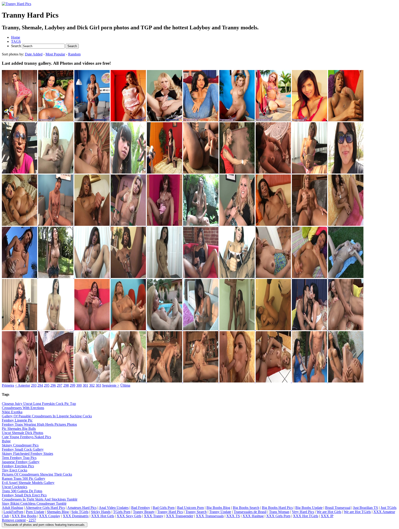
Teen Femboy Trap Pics (19, 458)
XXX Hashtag (253, 516)
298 (66, 385)
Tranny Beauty (144, 512)
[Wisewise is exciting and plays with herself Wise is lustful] (201, 329)
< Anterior (22, 385)
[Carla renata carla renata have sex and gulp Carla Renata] (20, 381)
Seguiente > (110, 385)
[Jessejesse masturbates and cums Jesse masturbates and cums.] (165, 120)
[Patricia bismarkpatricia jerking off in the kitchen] (274, 277)
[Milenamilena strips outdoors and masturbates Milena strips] (56, 277)
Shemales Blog (58, 512)
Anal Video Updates (114, 508)
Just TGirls (388, 508)
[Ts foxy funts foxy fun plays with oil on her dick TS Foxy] (56, 224)
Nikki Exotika (12, 412)
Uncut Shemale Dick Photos (22, 433)
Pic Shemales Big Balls (19, 429)
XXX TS (233, 516)
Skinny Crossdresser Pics (20, 445)
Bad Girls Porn (164, 508)
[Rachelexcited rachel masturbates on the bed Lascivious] (310, 277)
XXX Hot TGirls (305, 516)
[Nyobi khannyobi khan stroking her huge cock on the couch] (201, 277)
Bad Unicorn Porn (190, 508)
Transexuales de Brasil (250, 512)
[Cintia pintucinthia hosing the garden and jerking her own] (237, 172)
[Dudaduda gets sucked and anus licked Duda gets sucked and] (165, 381)
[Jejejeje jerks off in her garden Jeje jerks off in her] (201, 224)
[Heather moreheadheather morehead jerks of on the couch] (92, 224)
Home (15, 37)
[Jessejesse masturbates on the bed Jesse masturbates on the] (237, 224)
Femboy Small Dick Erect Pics (24, 495)
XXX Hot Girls (102, 516)
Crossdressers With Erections (23, 408)
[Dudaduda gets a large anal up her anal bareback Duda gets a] (201, 381)
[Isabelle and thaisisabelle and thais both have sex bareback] (345, 381)
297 (59, 385)
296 (53, 385)
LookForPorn (13, 512)
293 (33, 385)
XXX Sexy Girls (129, 516)
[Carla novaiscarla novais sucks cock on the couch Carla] (310, 329)
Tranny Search (196, 512)
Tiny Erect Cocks (14, 470)
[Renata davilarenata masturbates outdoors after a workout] (345, 277)
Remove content (14, 520)
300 (79, 385)
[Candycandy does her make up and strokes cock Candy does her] (129, 172)
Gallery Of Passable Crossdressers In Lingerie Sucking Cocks (47, 416)
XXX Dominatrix (76, 516)
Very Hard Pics (303, 512)
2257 (32, 520)
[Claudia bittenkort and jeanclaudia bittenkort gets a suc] (92, 381)
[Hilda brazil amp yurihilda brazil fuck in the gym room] (274, 381)
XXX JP (327, 516)
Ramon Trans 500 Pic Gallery (23, 478)
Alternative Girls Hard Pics (45, 508)
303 (98, 385)
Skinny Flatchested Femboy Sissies (27, 454)
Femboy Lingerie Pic (17, 420)
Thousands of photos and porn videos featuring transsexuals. (44, 524)
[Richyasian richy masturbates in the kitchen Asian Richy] (20, 329)
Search (16, 46)
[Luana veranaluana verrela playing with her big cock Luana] (201, 120)
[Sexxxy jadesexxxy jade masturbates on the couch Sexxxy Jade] (92, 329)
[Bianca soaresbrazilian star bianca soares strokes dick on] (92, 172)
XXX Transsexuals (210, 516)
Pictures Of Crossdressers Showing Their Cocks (37, 474)
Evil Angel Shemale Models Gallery (28, 483)
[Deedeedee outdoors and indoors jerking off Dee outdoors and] (310, 172)
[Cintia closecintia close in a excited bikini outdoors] (56, 120)
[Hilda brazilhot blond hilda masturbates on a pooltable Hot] (129, 224)
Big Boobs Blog (218, 508)
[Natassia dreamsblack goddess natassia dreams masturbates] (129, 277)
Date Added (33, 54)
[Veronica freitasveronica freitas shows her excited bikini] (274, 120)
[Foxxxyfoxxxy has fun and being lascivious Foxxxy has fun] (20, 224)
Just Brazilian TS (365, 508)
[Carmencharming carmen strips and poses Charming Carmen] (165, 172)
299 (72, 385)
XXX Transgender (179, 516)
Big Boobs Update (309, 508)
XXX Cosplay (49, 516)
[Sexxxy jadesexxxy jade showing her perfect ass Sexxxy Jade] (129, 120)
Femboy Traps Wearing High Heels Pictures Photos (39, 424)
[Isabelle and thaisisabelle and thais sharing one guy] (310, 381)
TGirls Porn (121, 512)
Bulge (6, 441)
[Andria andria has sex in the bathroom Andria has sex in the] (237, 329)
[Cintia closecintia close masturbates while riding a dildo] (274, 172)
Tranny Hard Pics (170, 512)
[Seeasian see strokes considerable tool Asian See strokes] (56, 329)
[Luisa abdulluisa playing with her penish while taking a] (20, 277)
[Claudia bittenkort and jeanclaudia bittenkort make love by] (129, 381)
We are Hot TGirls (357, 512)
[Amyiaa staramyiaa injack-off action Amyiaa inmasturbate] (345, 120)
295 (46, 385)
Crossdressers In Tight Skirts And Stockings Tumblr (39, 499)
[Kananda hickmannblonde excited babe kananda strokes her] (310, 224)
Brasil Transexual (338, 508)
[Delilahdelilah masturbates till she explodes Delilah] (345, 172)
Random (74, 54)
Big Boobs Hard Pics (277, 508)
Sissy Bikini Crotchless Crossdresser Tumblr (34, 503)
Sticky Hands (101, 512)
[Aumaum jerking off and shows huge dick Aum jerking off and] (56, 172)
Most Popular (55, 54)
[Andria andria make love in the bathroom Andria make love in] (274, 329)
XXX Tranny (153, 516)
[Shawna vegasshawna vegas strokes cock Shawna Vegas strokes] (129, 329)
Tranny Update (220, 512)
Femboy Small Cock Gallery (23, 449)
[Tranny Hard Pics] (16, 4)
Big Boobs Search (246, 508)
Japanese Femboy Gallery (20, 462)
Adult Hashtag (12, 508)
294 (40, 385)
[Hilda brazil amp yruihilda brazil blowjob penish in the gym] (237, 381)
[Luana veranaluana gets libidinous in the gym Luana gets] (345, 224)
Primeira (8, 385)
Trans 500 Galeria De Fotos (22, 491)
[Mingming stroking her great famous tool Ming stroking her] (92, 277)
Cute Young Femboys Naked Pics (26, 437)
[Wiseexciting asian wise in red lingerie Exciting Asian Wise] (310, 120)
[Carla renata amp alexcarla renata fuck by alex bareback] (56, 381)
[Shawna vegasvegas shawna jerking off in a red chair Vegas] (237, 120)
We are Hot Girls (329, 512)
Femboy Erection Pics (18, 466)
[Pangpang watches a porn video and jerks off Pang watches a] (237, 277)
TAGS (16, 41)
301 (85, 385)
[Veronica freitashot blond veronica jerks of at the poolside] (165, 329)
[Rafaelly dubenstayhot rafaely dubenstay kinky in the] (20, 120)
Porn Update (35, 512)
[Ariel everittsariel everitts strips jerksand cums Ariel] (20, 172)
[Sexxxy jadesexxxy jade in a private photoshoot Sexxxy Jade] (165, 224)
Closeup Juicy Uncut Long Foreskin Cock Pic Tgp (39, 404)
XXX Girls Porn (278, 516)
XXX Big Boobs (24, 516)
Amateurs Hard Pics (82, 508)
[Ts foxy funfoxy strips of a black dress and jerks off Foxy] (92, 120)
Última (125, 385)
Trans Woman (279, 512)
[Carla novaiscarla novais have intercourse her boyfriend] (345, 329)
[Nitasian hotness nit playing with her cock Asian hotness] (165, 277)
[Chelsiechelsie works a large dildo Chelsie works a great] (201, 172)
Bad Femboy (140, 508)
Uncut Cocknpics (14, 487)
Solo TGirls (79, 512)
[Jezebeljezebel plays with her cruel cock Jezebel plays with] (274, 224)
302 (92, 385)
